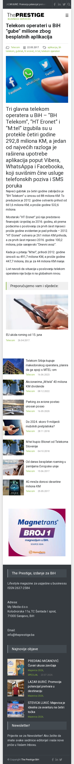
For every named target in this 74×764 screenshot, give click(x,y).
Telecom (15, 47)
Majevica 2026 (35, 670)
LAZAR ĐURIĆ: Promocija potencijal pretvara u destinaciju (44, 686)
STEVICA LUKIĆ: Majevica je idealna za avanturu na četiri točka (46, 707)
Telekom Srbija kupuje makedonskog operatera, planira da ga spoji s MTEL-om (47, 365)
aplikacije (52, 47)
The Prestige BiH (30, 759)
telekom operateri (50, 51)
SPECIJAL (33, 675)
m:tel (37, 51)
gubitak (19, 51)
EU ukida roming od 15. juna (24, 335)
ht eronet (29, 51)
